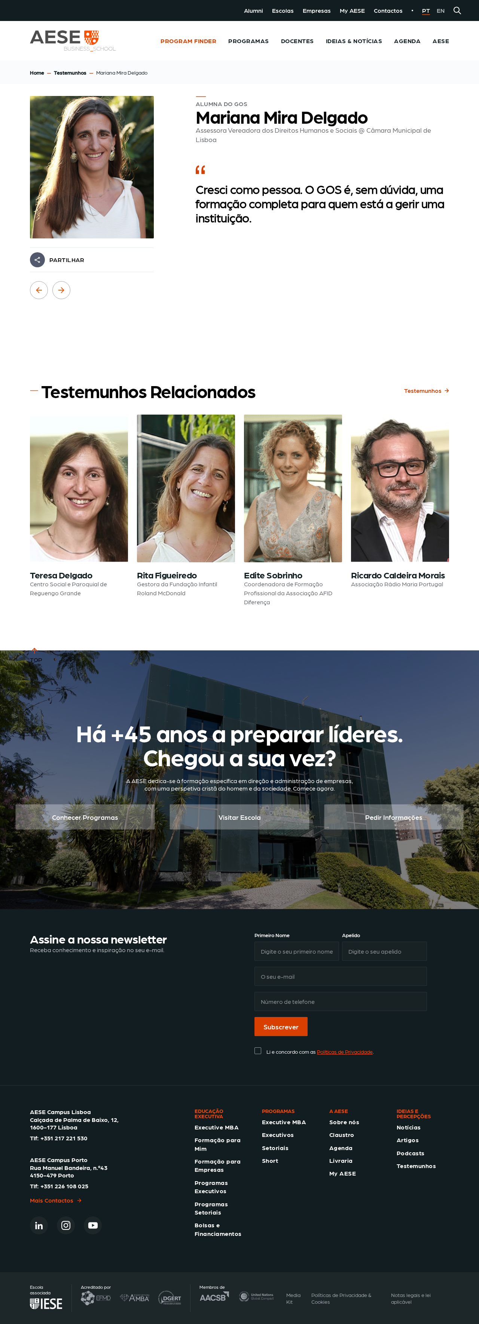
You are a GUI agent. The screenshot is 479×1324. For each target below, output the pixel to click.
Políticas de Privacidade (345, 1051)
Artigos (408, 1139)
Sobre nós (344, 1121)
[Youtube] (93, 1225)
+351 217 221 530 (64, 1137)
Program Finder (188, 40)
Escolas (283, 10)
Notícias (409, 1127)
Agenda (341, 1147)
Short (270, 1160)
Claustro (341, 1134)
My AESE (352, 10)
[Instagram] (66, 1225)
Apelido (351, 935)
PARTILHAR (66, 259)
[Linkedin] (39, 1225)
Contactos (388, 10)
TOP (36, 659)
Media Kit (293, 1298)
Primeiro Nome (272, 935)
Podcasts (411, 1152)
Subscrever (281, 1026)
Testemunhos (70, 72)
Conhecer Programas (85, 817)
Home (37, 72)
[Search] (457, 10)
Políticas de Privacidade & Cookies (341, 1298)
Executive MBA (217, 1127)
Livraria (341, 1160)
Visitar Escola (240, 817)
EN (441, 10)
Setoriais (275, 1147)
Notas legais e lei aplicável (411, 1298)
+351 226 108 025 (64, 1185)
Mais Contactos (51, 1200)
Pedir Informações (393, 817)
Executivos (278, 1134)
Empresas (317, 10)
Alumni (253, 10)
